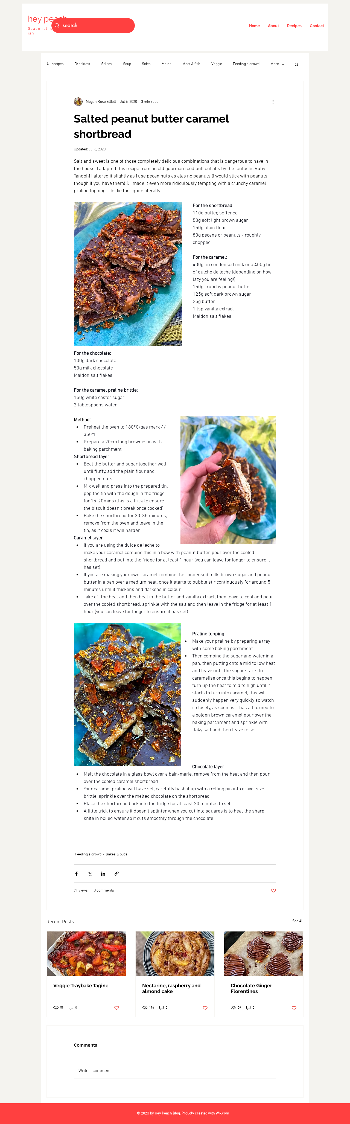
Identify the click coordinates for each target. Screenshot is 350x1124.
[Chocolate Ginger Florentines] (263, 953)
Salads (106, 64)
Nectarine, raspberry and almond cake (171, 988)
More (274, 64)
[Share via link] (116, 873)
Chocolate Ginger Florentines (251, 988)
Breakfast (82, 64)
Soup (127, 64)
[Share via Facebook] (76, 873)
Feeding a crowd (246, 64)
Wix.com (222, 1113)
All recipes (55, 64)
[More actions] (273, 101)
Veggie (216, 64)
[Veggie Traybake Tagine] (86, 953)
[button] (296, 64)
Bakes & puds (116, 854)
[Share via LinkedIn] (103, 873)
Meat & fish (191, 64)
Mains (166, 64)
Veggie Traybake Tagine (81, 985)
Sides (146, 64)
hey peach (47, 19)
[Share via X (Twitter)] (89, 873)
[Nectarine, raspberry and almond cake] (175, 953)
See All (298, 921)
